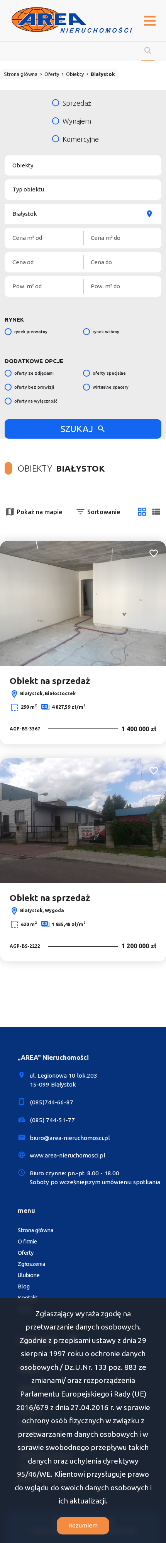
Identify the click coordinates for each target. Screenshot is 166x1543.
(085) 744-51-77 (52, 1120)
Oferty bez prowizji (34, 387)
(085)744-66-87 (51, 1102)
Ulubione (29, 1275)
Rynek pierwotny (30, 331)
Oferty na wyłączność (35, 401)
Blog (24, 1286)
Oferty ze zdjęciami (34, 373)
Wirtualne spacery (111, 387)
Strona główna (35, 1230)
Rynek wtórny (106, 331)
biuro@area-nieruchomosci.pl (70, 1138)
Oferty (26, 1253)
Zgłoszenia (31, 1264)
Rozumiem (83, 1525)
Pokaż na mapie (39, 511)
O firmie (27, 1241)
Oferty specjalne (109, 373)
